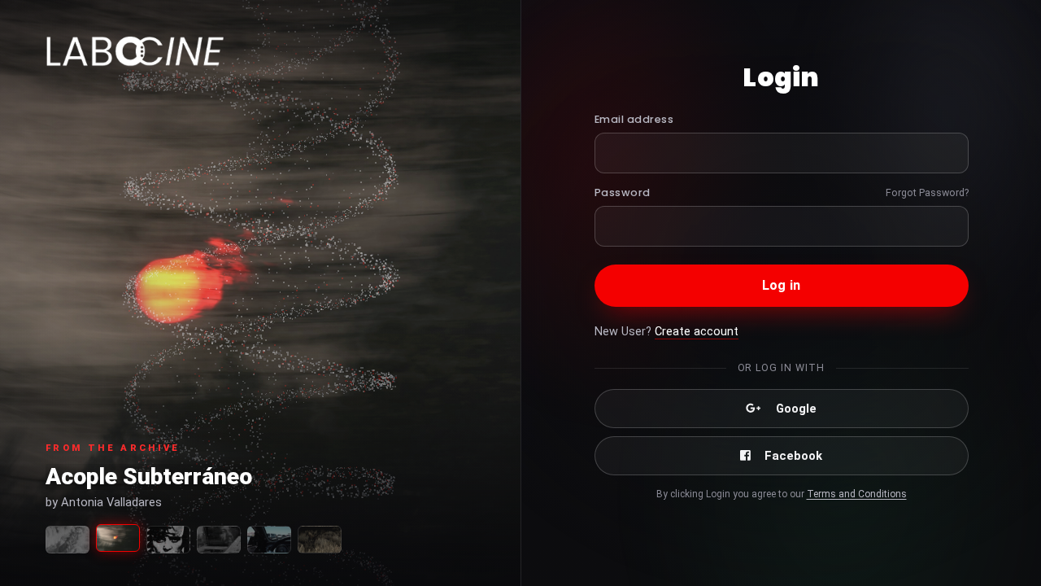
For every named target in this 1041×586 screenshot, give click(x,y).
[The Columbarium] (219, 539)
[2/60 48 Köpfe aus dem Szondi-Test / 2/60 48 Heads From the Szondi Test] (168, 539)
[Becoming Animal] (320, 539)
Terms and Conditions (857, 494)
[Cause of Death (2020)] (67, 539)
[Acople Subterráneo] (118, 538)
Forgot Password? (927, 192)
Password (623, 192)
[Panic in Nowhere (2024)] (269, 539)
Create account (696, 332)
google (796, 408)
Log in (781, 285)
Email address (634, 119)
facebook (793, 455)
